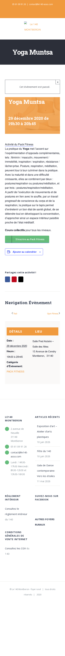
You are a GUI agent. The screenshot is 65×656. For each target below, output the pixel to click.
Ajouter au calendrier (24, 251)
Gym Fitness (52, 313)
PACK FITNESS (15, 371)
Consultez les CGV (15, 548)
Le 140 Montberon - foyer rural (26, 589)
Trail (15, 313)
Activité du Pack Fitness (19, 144)
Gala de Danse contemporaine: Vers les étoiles (46, 471)
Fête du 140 (44, 451)
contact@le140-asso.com (41, 4)
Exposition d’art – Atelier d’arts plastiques (47, 431)
